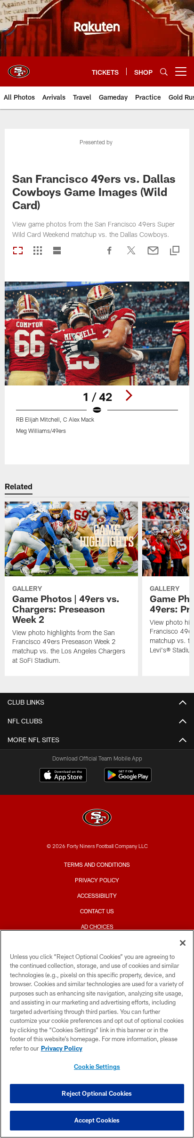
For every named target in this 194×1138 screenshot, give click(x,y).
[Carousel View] (17, 251)
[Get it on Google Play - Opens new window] (128, 779)
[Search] (164, 71)
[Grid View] (37, 251)
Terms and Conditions (97, 864)
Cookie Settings (97, 1066)
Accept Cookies (97, 1120)
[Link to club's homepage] (19, 67)
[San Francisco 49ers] (97, 818)
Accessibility (97, 895)
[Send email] (153, 255)
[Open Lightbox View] (97, 364)
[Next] (128, 395)
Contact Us (97, 911)
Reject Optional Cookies (97, 1093)
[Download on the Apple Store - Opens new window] (63, 776)
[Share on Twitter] (131, 255)
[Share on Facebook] (110, 255)
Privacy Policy (97, 880)
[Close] (182, 943)
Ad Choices (97, 926)
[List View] (57, 251)
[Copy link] (175, 251)
